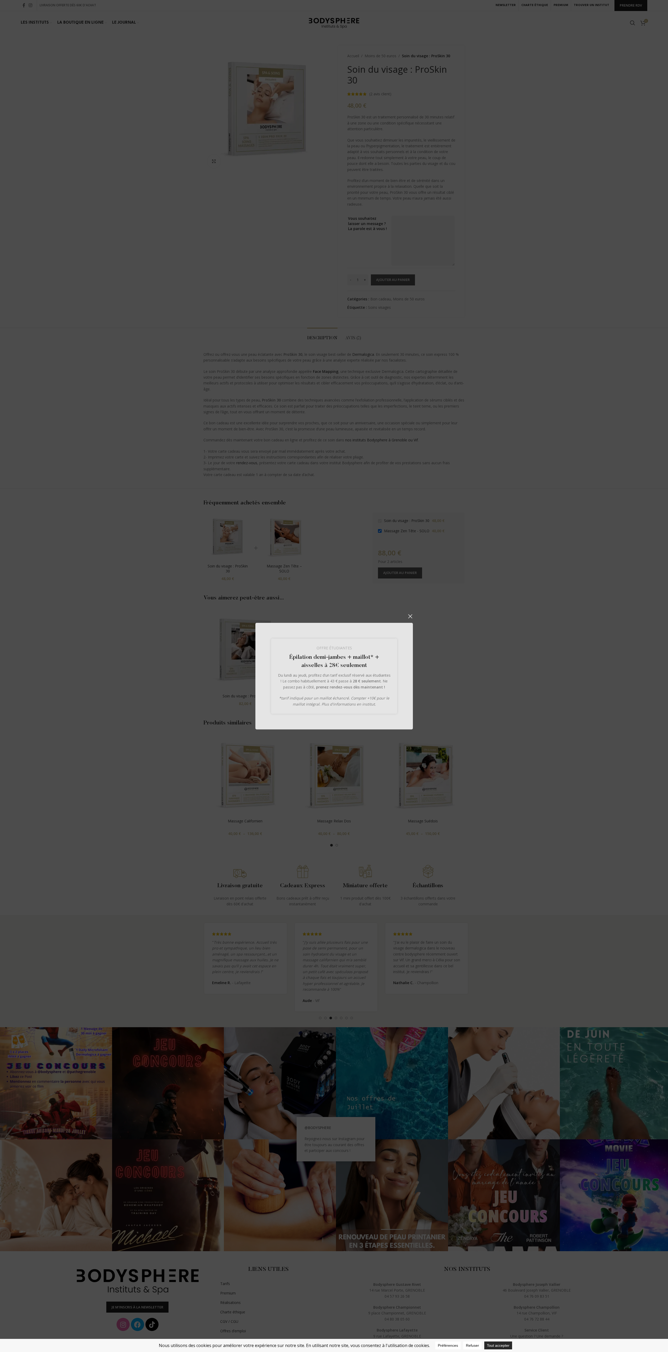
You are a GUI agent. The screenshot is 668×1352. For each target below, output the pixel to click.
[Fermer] (410, 616)
